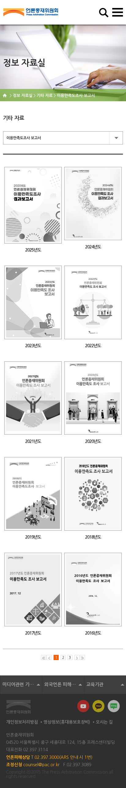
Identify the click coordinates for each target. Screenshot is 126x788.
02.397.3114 (35, 750)
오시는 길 (104, 722)
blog (114, 706)
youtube (83, 706)
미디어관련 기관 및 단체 (22, 684)
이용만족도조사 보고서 (23, 138)
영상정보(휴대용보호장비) (66, 722)
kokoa (98, 706)
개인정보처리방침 (22, 722)
